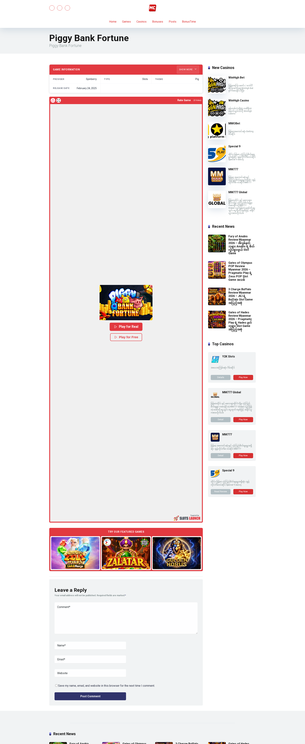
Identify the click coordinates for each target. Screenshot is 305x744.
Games (126, 21)
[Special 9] (217, 161)
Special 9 (234, 146)
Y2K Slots (228, 356)
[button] (126, 302)
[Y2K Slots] (215, 362)
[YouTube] (59, 8)
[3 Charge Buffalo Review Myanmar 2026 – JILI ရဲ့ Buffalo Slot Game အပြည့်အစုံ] (217, 304)
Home (112, 21)
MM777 (233, 169)
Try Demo (75, 553)
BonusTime (189, 21)
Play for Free (128, 337)
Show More (186, 69)
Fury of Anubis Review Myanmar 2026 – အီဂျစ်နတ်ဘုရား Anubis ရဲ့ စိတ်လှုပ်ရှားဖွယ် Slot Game (241, 245)
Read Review (220, 491)
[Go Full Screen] (58, 100)
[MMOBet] (217, 138)
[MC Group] (152, 7)
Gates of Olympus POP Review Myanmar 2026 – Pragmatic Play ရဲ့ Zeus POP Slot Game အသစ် (240, 271)
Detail (220, 419)
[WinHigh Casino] (217, 115)
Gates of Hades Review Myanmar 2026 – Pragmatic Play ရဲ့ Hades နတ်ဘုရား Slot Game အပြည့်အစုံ (240, 321)
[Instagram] (67, 8)
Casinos (141, 21)
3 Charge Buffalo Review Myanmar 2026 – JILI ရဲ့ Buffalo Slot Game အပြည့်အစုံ (240, 296)
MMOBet (234, 123)
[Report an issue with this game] (53, 100)
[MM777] (217, 184)
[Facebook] (52, 8)
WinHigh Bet (236, 77)
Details (220, 377)
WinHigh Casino (238, 100)
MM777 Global (237, 192)
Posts (172, 21)
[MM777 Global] (217, 207)
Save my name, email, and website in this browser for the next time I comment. (106, 685)
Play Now (243, 377)
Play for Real (129, 327)
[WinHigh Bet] (217, 92)
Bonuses (157, 21)
